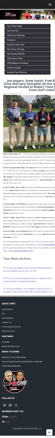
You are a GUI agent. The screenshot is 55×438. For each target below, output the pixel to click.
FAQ (3, 314)
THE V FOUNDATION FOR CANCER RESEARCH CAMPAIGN (22, 362)
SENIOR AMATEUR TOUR (10, 346)
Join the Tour (13, 31)
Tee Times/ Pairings (15, 49)
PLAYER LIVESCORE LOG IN (11, 327)
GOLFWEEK (6, 342)
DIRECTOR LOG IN (8, 331)
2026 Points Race (15, 58)
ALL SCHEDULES (7, 318)
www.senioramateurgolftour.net (21, 251)
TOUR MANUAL (7, 309)
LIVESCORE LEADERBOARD (11, 366)
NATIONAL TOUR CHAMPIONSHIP (14, 357)
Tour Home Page (14, 26)
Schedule (11, 40)
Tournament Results (16, 54)
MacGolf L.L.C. (35, 428)
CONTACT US (7, 322)
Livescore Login (14, 68)
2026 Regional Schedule (17, 63)
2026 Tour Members (16, 35)
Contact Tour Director (17, 72)
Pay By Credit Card (15, 45)
